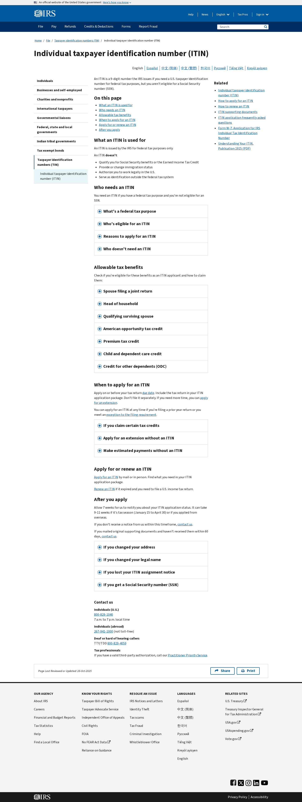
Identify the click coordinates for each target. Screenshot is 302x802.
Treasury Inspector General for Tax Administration (244, 711)
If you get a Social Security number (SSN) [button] (141, 585)
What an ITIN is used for (116, 105)
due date (148, 393)
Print (251, 670)
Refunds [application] (70, 26)
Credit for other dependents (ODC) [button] (135, 366)
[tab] (151, 211)
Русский (220, 68)
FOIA (85, 734)
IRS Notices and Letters (146, 701)
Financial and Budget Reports (54, 717)
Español (152, 68)
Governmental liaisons (54, 118)
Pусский (183, 734)
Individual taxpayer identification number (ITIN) (63, 176)
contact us (185, 524)
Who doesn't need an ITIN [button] (127, 249)
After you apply (109, 130)
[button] (151, 224)
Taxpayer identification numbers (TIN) (76, 41)
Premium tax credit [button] (121, 341)
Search (265, 26)
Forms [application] (126, 26)
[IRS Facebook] (233, 782)
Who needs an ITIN (112, 110)
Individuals (45, 81)
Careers (39, 709)
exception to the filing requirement (131, 415)
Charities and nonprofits (55, 99)
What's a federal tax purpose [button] (129, 211)
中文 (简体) (169, 68)
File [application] (40, 26)
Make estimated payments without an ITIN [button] (142, 450)
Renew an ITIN (104, 489)
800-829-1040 (103, 614)
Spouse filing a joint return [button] (127, 291)
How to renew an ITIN (233, 106)
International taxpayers (55, 108)
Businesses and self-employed (59, 90)
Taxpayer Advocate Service (100, 709)
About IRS (41, 701)
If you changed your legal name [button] (132, 559)
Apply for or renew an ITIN (117, 125)
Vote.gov (231, 739)
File (48, 41)
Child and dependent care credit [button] (132, 354)
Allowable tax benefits (115, 115)
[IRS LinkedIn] (256, 782)
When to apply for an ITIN (117, 120)
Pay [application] (53, 26)
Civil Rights (90, 726)
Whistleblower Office (145, 742)
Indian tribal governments (56, 141)
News (205, 14)
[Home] (44, 12)
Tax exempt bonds (50, 150)
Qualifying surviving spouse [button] (128, 316)
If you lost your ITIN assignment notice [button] (139, 572)
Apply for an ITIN (106, 477)
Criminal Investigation (145, 734)
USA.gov (230, 722)
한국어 (205, 68)
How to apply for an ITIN (235, 101)
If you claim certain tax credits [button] (131, 425)
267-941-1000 (103, 631)
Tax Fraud (136, 726)
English (221, 14)
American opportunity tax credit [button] (133, 329)
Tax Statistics (43, 726)
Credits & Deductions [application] (98, 26)
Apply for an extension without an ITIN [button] (138, 438)
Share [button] (225, 670)
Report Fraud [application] (148, 26)
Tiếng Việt (236, 68)
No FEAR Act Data (94, 742)
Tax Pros (243, 14)
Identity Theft (139, 709)
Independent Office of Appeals (103, 717)
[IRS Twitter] (241, 782)
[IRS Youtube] (264, 782)
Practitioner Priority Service (187, 655)
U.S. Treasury (234, 701)
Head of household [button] (120, 304)
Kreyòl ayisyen (257, 68)
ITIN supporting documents (237, 112)
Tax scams (137, 717)
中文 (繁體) (189, 68)
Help (191, 14)
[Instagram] (248, 782)
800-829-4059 (116, 643)
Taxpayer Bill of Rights (98, 701)
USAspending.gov (237, 730)
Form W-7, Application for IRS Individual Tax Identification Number (239, 133)
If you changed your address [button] (129, 547)
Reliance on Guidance (97, 750)
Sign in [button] (260, 14)
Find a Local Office (46, 742)
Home (38, 41)
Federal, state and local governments (54, 129)
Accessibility (259, 797)
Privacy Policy (237, 797)
